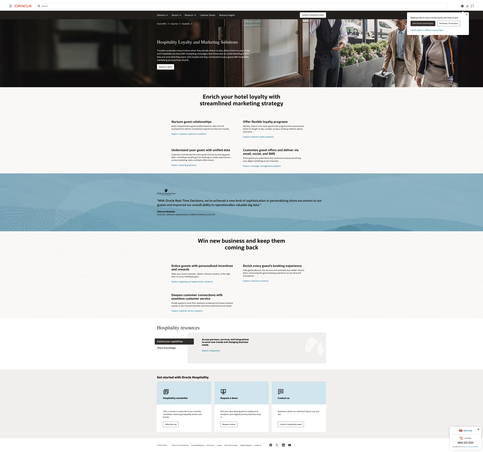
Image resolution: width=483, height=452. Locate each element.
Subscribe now (171, 424)
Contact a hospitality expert (291, 424)
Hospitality (186, 24)
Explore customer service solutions (187, 310)
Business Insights (227, 15)
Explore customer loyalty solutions (258, 136)
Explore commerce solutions (256, 280)
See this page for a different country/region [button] (427, 30)
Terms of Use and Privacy (180, 445)
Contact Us (257, 445)
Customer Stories (207, 15)
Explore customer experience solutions (188, 134)
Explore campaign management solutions (262, 166)
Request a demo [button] (165, 67)
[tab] (174, 341)
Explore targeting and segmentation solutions (192, 281)
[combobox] (241, 6)
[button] (10, 6)
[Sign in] (467, 6)
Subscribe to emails (230, 445)
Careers (219, 445)
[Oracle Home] (23, 6)
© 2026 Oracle (162, 445)
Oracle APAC (162, 24)
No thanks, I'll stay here (448, 23)
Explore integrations (211, 350)
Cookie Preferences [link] (197, 445)
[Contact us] (472, 6)
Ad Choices (210, 445)
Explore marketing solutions (184, 165)
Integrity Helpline (245, 445)
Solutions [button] (161, 15)
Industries (174, 24)
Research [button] (189, 15)
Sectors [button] (175, 15)
